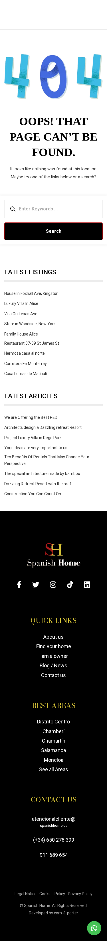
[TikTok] (70, 584)
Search (53, 231)
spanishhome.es (53, 825)
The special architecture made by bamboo (42, 473)
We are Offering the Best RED (30, 417)
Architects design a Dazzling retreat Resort (43, 427)
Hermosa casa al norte (24, 353)
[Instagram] (53, 584)
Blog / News (53, 666)
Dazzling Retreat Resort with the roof (37, 484)
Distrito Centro (53, 722)
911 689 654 (54, 855)
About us (53, 637)
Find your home (53, 647)
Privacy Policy (80, 893)
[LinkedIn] (87, 584)
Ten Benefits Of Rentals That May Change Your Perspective (46, 460)
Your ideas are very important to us (35, 447)
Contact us (53, 675)
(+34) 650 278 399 (53, 840)
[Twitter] (35, 584)
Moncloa (53, 760)
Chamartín (53, 741)
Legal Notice (26, 893)
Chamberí (53, 731)
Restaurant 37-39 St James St (31, 343)
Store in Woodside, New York (30, 323)
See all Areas (53, 770)
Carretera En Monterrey (25, 363)
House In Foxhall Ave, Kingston (31, 293)
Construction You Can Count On (32, 494)
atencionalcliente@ (53, 822)
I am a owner (53, 656)
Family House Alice (21, 334)
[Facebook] (19, 584)
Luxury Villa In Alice (21, 303)
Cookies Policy (52, 893)
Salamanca (53, 750)
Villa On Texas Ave (20, 313)
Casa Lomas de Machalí (25, 373)
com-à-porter (66, 913)
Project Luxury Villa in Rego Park (33, 437)
